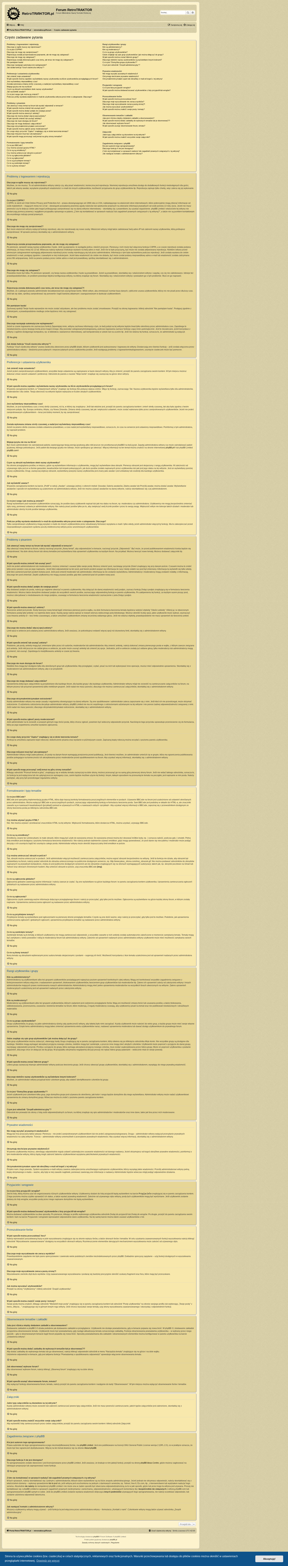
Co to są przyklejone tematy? (18, 161)
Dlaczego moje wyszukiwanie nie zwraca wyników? (123, 102)
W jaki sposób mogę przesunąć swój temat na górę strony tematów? (34, 136)
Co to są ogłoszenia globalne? (19, 155)
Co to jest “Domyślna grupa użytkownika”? (119, 62)
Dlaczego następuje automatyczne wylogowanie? (27, 65)
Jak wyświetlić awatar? (16, 92)
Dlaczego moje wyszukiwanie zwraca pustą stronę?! (123, 104)
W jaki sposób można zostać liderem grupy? (120, 57)
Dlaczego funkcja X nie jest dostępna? (117, 148)
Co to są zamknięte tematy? (18, 163)
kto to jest (53, 1483)
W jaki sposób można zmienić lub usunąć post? (26, 108)
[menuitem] (20, 25)
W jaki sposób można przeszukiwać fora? (119, 99)
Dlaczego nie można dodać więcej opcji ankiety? (26, 116)
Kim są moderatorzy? (111, 49)
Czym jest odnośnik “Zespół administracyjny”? (121, 65)
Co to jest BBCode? (15, 145)
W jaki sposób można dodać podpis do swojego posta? (29, 111)
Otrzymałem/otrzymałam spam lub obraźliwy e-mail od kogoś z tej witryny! (132, 79)
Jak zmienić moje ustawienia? (19, 76)
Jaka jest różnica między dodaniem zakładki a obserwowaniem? (128, 118)
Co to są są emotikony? (16, 150)
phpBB (96, 1537)
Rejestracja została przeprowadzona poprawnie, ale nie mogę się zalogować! (38, 55)
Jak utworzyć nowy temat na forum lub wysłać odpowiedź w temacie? (35, 106)
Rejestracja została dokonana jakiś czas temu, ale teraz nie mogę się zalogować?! (40, 60)
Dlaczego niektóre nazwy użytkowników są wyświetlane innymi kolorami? (132, 60)
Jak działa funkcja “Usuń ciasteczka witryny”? (25, 67)
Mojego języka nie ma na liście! (19, 87)
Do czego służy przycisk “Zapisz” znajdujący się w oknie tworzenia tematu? (37, 131)
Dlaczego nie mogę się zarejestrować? (22, 52)
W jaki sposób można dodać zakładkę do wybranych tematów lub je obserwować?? (136, 121)
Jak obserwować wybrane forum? (116, 123)
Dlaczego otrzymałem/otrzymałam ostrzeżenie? (26, 126)
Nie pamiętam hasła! (15, 62)
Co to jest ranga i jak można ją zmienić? (23, 94)
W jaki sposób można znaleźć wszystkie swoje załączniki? (126, 137)
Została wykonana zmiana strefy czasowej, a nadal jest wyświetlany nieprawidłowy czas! (43, 84)
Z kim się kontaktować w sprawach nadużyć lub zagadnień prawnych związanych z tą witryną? (141, 151)
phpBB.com (12, 450)
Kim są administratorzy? (112, 47)
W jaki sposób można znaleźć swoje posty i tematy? (123, 109)
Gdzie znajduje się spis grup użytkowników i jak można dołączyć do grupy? (133, 55)
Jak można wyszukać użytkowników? (117, 107)
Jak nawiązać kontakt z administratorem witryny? (122, 154)
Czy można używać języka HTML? (21, 148)
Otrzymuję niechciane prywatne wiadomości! (120, 76)
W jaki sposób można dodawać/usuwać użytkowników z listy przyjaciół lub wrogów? (136, 90)
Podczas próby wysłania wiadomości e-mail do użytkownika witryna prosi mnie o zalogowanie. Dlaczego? (49, 97)
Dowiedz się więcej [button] (48, 1560)
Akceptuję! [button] (269, 1559)
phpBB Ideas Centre (149, 1463)
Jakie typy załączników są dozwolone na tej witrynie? (124, 135)
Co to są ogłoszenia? (15, 158)
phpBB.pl (170, 447)
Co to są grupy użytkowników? (115, 52)
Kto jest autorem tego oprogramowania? (118, 146)
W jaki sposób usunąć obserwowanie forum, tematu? (123, 126)
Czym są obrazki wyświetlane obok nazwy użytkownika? (30, 89)
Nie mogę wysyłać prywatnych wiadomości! (120, 74)
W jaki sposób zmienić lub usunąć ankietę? (24, 118)
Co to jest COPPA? (14, 49)
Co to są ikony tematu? (16, 166)
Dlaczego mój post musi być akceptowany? (24, 134)
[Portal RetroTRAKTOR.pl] (31, 12)
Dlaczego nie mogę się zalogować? (21, 57)
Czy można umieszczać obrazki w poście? (24, 153)
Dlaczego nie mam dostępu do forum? (22, 121)
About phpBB (90, 1448)
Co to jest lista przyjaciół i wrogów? (116, 88)
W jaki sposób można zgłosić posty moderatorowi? (27, 129)
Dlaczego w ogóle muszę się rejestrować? (24, 47)
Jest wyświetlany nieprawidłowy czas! (22, 81)
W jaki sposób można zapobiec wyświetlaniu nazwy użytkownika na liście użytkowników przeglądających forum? (52, 79)
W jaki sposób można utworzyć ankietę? (23, 113)
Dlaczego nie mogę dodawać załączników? (24, 124)
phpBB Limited (86, 1445)
